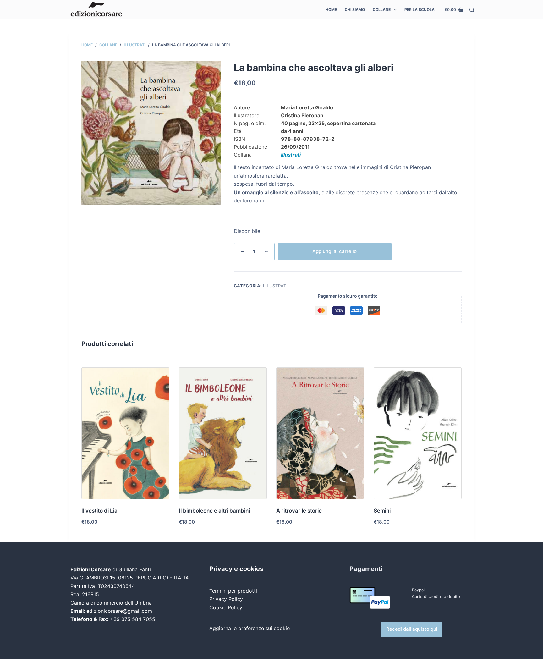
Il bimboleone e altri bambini (214, 511)
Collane (382, 9)
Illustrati (291, 154)
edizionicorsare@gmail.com (119, 611)
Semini (382, 511)
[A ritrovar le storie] (320, 433)
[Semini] (418, 433)
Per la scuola (419, 9)
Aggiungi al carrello (334, 251)
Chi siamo (355, 9)
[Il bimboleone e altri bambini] (223, 433)
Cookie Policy (225, 607)
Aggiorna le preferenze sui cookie (249, 628)
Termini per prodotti (233, 591)
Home (331, 9)
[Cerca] (471, 10)
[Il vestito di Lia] (125, 433)
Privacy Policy (226, 599)
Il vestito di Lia (99, 511)
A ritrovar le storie (299, 511)
